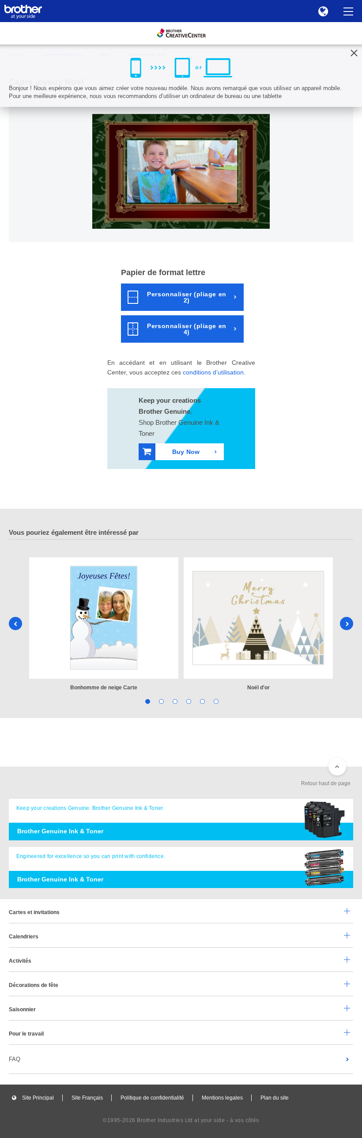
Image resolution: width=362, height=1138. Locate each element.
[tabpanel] (103, 624)
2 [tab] (160, 700)
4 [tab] (187, 700)
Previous (15, 623)
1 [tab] (146, 700)
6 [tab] (215, 700)
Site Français (87, 1098)
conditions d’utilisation (213, 372)
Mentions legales (222, 1098)
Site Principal (38, 1098)
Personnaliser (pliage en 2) (186, 297)
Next (346, 623)
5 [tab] (201, 700)
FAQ (14, 1059)
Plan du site (274, 1098)
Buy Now (186, 451)
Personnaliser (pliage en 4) (186, 329)
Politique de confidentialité (152, 1098)
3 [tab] (174, 700)
